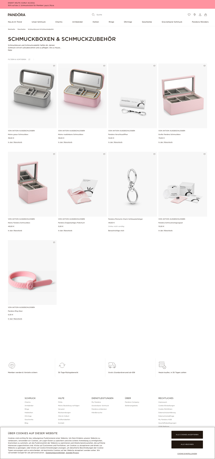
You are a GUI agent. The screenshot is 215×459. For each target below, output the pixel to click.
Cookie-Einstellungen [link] (166, 406)
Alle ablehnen (187, 444)
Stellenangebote (131, 406)
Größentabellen (64, 419)
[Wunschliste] (189, 14)
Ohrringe (128, 22)
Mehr (10, 50)
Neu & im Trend (15, 22)
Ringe (111, 22)
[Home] (16, 14)
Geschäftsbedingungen (167, 423)
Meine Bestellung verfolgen (69, 406)
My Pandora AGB (165, 419)
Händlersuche (97, 412)
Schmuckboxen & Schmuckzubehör (41, 29)
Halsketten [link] (29, 412)
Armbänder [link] (29, 406)
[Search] (93, 14)
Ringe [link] (27, 409)
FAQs (60, 402)
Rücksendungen (64, 412)
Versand (61, 409)
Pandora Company (132, 402)
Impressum (162, 402)
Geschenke (147, 22)
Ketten (96, 22)
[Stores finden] (194, 14)
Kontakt (61, 423)
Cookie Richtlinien (165, 409)
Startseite (11, 29)
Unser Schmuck (39, 22)
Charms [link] (27, 402)
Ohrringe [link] (28, 416)
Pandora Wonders (200, 22)
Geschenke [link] (29, 419)
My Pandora (96, 402)
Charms (58, 22)
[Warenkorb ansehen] (205, 14)
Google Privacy (72, 453)
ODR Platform (163, 426)
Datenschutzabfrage (166, 416)
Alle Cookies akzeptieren (187, 435)
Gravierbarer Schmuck (172, 22)
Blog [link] (26, 423)
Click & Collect (63, 416)
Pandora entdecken (99, 409)
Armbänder (77, 22)
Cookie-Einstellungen (187, 454)
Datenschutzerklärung (167, 412)
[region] (107, 443)
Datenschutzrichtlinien (55, 453)
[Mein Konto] (200, 14)
